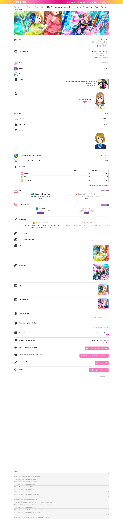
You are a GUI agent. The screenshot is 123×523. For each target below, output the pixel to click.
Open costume (91, 86)
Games (17, 7)
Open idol (86, 102)
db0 (107, 376)
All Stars (28, 7)
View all (104, 335)
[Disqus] (61, 405)
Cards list (39, 7)
